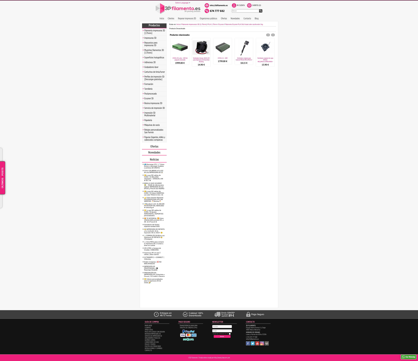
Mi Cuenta (241, 5)
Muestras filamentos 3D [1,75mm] (154, 51)
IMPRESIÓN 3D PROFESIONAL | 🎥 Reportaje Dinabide (151, 268)
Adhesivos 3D (150, 62)
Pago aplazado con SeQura (155, 332)
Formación (148, 84)
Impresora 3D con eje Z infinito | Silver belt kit (152, 253)
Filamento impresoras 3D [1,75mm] (154, 31)
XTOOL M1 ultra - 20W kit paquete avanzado (180, 59)
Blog (257, 18)
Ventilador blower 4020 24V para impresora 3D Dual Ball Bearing (201, 60)
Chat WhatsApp (410, 357)
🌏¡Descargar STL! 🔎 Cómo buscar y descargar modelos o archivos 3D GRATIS (154, 166)
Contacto (247, 18)
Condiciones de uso (152, 342)
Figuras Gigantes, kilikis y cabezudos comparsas (154, 138)
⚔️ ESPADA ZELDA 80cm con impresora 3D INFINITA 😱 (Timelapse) (154, 237)
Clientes (171, 18)
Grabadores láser (151, 67)
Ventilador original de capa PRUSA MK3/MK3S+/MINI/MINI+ (265, 60)
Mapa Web (148, 325)
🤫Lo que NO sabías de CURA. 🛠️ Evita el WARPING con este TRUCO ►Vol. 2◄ (154, 193)
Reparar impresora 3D (187, 18)
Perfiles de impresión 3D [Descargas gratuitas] (154, 78)
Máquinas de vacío (152, 125)
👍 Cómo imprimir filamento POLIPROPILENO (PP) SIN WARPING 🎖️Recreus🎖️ (153, 199)
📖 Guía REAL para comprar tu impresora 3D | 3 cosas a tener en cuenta (154, 243)
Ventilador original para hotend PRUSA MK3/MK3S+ (244, 59)
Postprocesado (150, 94)
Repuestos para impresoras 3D (150, 44)
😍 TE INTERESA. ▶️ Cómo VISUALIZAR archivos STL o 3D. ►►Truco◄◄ (154, 220)
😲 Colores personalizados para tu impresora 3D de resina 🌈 (153, 280)
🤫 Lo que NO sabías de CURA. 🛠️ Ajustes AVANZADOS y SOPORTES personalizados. (153, 212)
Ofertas (224, 18)
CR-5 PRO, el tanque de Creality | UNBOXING (152, 249)
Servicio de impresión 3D (154, 108)
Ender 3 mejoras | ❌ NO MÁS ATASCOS (152, 262)
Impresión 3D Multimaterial (149, 114)
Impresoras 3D (150, 38)
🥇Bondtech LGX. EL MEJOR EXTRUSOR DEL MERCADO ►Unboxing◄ (154, 205)
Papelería (148, 120)
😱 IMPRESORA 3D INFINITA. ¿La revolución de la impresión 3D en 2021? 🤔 (154, 231)
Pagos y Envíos (150, 344)
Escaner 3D (149, 98)
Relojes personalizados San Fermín (153, 131)
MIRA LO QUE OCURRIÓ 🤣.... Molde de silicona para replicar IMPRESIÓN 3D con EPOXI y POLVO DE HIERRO (154, 185)
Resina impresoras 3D (153, 103)
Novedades (235, 18)
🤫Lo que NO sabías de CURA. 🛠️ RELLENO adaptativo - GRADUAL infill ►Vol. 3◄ (153, 177)
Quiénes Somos (150, 340)
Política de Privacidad (153, 346)
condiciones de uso (223, 333)
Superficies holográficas (154, 57)
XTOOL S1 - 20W (223, 58)
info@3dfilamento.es (252, 339)
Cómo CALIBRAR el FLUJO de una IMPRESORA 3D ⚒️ (153, 171)
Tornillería (148, 89)
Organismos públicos (208, 18)
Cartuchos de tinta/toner (154, 72)
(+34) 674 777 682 (251, 337)
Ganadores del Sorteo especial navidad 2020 (152, 225)
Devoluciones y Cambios (153, 348)
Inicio (162, 18)
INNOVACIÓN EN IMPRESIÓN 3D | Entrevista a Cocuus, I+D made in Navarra (154, 274)
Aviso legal (149, 330)
